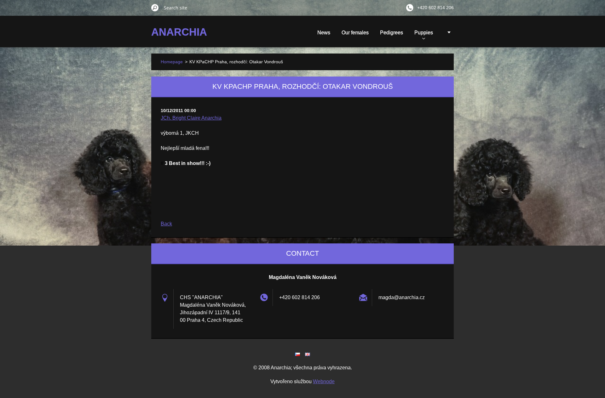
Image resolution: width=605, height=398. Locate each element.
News (323, 32)
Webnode (324, 381)
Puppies (423, 32)
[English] (307, 354)
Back (166, 223)
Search (155, 7)
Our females (355, 32)
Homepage (172, 61)
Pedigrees (391, 32)
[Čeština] (297, 354)
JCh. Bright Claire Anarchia (191, 118)
